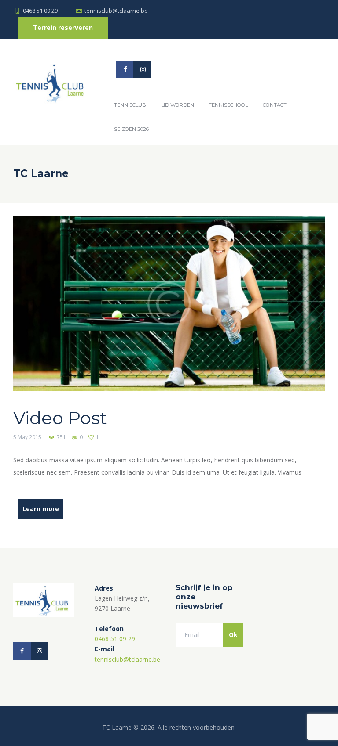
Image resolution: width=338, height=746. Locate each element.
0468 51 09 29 (40, 10)
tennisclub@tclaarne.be (116, 10)
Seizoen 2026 (131, 129)
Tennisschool (228, 105)
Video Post (60, 418)
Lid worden (177, 105)
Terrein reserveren (63, 27)
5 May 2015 (27, 436)
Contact (275, 105)
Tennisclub (130, 105)
